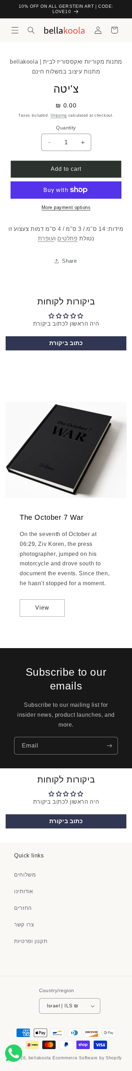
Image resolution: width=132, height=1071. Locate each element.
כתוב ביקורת (66, 343)
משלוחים (25, 875)
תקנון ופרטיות (30, 941)
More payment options (66, 207)
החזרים (23, 908)
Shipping (58, 115)
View (42, 608)
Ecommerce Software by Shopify (87, 1058)
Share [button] (69, 261)
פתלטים (67, 238)
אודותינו (23, 891)
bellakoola (40, 1058)
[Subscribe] (109, 745)
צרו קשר (24, 924)
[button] (15, 30)
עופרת (46, 238)
